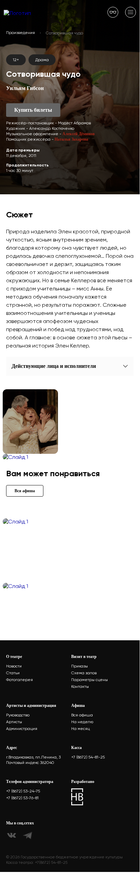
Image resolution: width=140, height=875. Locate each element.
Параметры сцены (89, 679)
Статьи (13, 673)
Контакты (80, 686)
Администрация (21, 728)
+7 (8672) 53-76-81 (22, 798)
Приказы (79, 666)
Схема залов (84, 673)
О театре (14, 656)
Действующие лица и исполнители (54, 366)
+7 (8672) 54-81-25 (88, 757)
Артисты (14, 721)
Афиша (78, 705)
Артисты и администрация (31, 705)
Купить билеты (33, 110)
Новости (14, 666)
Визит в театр (84, 656)
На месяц (80, 728)
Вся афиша (82, 715)
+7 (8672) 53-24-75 (23, 791)
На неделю (82, 721)
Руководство (17, 715)
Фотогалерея (19, 679)
